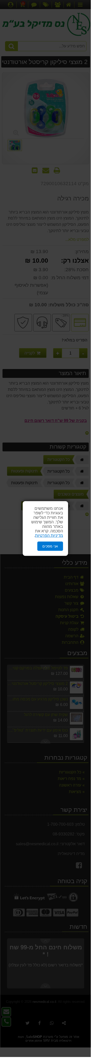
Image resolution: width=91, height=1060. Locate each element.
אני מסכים (50, 546)
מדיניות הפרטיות (49, 535)
